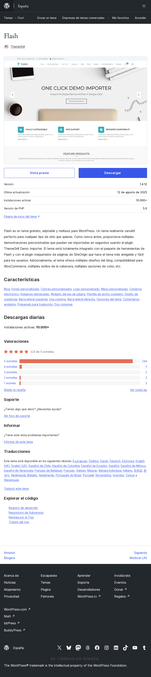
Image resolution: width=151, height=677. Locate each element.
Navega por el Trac (21, 517)
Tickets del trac (19, 522)
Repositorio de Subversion (26, 512)
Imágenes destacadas (34, 294)
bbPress (12, 623)
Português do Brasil (68, 475)
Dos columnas (63, 304)
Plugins (46, 589)
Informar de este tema (18, 441)
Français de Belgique (48, 470)
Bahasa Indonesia (110, 470)
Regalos (122, 596)
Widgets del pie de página (68, 294)
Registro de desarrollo (23, 507)
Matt (9, 616)
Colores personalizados (56, 289)
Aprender (83, 576)
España (18, 648)
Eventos (120, 582)
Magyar (92, 470)
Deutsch (115, 461)
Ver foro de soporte (17, 415)
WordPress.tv (89, 596)
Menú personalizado (114, 289)
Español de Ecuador (94, 465)
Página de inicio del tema (20, 216)
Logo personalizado (86, 289)
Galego (81, 470)
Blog (7, 289)
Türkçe (130, 475)
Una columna (57, 299)
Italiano (127, 470)
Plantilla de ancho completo (105, 294)
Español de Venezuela (18, 470)
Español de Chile (40, 465)
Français (69, 470)
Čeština (94, 461)
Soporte (83, 582)
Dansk (104, 461)
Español (114, 465)
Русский (88, 475)
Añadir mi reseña (15, 389)
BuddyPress (14, 630)
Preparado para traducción (35, 304)
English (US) (19, 465)
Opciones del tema (109, 299)
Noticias (10, 582)
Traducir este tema (16, 488)
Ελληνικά (128, 461)
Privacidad (11, 596)
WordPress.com (17, 609)
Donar (120, 589)
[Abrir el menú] (144, 6)
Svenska (118, 475)
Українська (11, 480)
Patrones (47, 596)
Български (80, 461)
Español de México (133, 465)
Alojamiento (12, 589)
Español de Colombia (66, 465)
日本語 (138, 470)
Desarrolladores (88, 589)
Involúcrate (122, 576)
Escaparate (49, 576)
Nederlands (46, 475)
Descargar (112, 173)
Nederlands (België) (24, 475)
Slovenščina (103, 475)
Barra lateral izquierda (33, 299)
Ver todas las (138, 389)
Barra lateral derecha (81, 299)
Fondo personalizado (25, 289)
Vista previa (39, 173)
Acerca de (11, 576)
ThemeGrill (18, 46)
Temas (8, 17)
